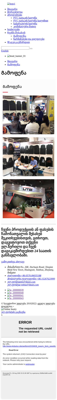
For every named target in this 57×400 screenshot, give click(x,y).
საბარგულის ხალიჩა (25, 23)
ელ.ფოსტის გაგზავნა (13, 312)
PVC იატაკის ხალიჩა (25, 18)
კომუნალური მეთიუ (24, 26)
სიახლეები (13, 29)
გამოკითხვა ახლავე (12, 261)
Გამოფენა (19, 36)
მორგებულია (14, 12)
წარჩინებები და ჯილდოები (28, 39)
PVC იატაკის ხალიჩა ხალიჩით (30, 20)
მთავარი (12, 9)
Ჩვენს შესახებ (16, 32)
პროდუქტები (14, 15)
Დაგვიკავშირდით (18, 42)
